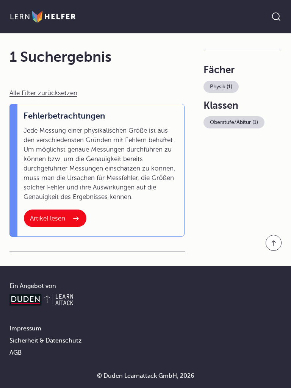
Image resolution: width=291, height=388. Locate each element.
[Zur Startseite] (43, 16)
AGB (15, 353)
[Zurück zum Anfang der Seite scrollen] (274, 243)
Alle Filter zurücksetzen (43, 93)
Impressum (25, 328)
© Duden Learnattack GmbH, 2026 (145, 375)
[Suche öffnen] (276, 16)
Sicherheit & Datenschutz (45, 341)
